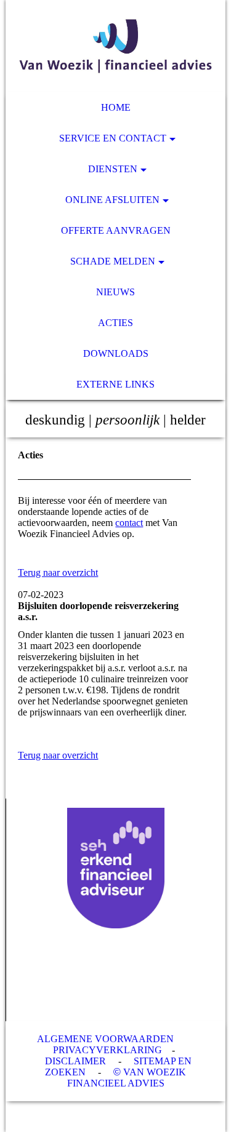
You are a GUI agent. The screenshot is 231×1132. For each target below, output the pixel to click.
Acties (115, 322)
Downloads (115, 353)
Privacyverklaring (107, 1050)
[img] (115, 46)
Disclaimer (75, 1061)
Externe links (115, 384)
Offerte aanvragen (116, 230)
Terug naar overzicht (58, 572)
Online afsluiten (112, 199)
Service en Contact (112, 138)
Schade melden (112, 261)
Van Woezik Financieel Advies (127, 1077)
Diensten (112, 169)
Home (116, 107)
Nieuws (115, 292)
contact (129, 522)
